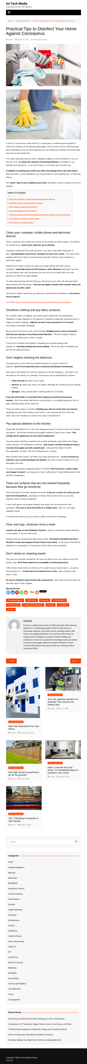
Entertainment (13, 920)
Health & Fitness (15, 936)
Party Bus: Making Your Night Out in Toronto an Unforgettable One (34, 1040)
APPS (10, 862)
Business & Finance (16, 889)
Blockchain (12, 878)
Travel (10, 994)
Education (12, 915)
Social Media (13, 978)
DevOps (11, 904)
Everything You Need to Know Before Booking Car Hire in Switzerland (36, 1019)
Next (74, 661)
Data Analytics (14, 899)
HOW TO (12, 947)
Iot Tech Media (16, 3)
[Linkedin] (13, 592)
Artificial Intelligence (16, 867)
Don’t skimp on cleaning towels (21, 222)
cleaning (45, 600)
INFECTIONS (14, 605)
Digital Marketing (15, 910)
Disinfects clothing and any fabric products (26, 203)
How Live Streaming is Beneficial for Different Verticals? (30, 1035)
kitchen (51, 605)
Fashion (11, 926)
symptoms (64, 605)
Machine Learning (15, 962)
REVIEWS (12, 973)
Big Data (11, 873)
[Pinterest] (17, 592)
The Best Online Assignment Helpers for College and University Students (37, 1029)
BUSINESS (13, 883)
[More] (37, 592)
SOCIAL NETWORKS (17, 984)
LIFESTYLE (13, 957)
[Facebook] (8, 592)
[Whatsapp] (21, 592)
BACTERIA (32, 600)
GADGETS (12, 931)
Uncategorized (14, 1000)
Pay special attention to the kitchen (23, 211)
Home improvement (40, 39)
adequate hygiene (15, 600)
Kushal (10, 39)
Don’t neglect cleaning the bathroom (23, 207)
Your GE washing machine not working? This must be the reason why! (63, 702)
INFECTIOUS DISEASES (34, 605)
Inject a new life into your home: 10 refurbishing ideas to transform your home (63, 770)
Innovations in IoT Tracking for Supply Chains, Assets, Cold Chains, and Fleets (39, 1024)
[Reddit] (26, 592)
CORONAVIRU (60, 600)
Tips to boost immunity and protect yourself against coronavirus (43, 302)
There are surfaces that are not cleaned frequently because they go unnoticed (39, 215)
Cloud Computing (15, 894)
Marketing (12, 968)
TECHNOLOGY (14, 989)
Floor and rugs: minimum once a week (24, 218)
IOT (9, 952)
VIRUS (11, 609)
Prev (12, 661)
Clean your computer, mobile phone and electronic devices (32, 199)
